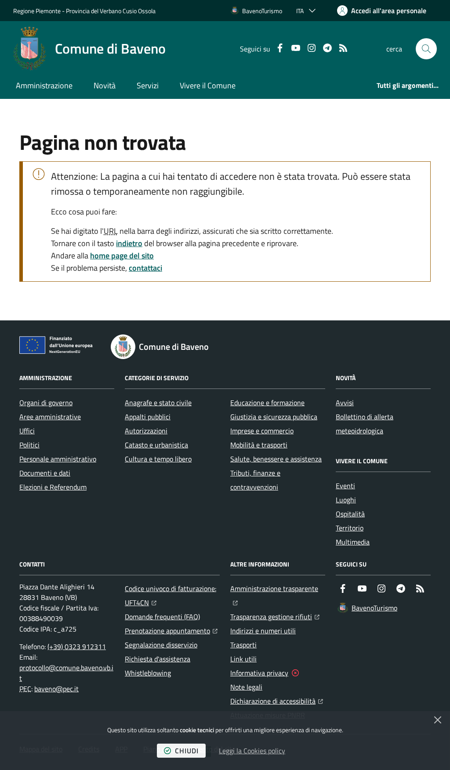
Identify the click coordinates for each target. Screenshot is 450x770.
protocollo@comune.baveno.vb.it (66, 672)
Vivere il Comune (208, 85)
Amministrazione (44, 85)
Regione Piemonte (37, 10)
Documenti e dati (44, 473)
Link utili (243, 659)
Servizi (148, 85)
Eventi (345, 485)
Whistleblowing (148, 673)
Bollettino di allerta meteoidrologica (364, 423)
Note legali (246, 687)
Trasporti (243, 644)
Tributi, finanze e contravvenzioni (255, 480)
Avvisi (345, 402)
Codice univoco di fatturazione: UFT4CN (172, 595)
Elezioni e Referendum (53, 487)
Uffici (27, 430)
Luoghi (346, 499)
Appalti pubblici (148, 416)
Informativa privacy (259, 673)
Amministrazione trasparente (277, 588)
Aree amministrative (50, 416)
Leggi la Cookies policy (252, 750)
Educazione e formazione (267, 402)
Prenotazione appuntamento (171, 630)
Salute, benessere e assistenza (276, 459)
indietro (129, 243)
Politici (29, 444)
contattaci (145, 268)
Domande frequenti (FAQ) (162, 616)
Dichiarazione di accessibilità (276, 700)
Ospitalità (350, 513)
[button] (426, 48)
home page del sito (122, 256)
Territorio (349, 528)
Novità (105, 85)
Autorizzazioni (146, 430)
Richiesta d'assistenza (157, 659)
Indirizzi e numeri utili (263, 630)
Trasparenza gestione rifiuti (274, 616)
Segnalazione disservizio (161, 644)
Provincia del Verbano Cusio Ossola (111, 10)
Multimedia (353, 542)
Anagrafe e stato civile (158, 402)
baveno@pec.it (56, 688)
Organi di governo (46, 402)
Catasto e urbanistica (156, 444)
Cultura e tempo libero (158, 459)
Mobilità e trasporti (258, 444)
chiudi (187, 750)
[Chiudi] (437, 720)
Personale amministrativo (57, 459)
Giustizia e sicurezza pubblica (273, 416)
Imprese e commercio (262, 430)
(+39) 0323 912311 (76, 646)
